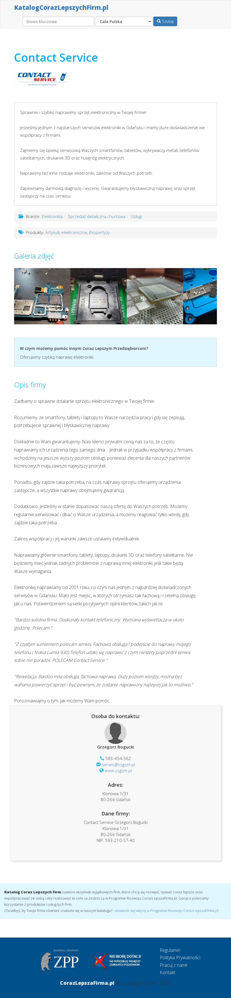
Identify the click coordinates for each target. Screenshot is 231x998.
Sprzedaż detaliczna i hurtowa (96, 216)
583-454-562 (118, 758)
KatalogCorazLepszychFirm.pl (61, 7)
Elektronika (52, 216)
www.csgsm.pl (118, 770)
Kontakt (167, 972)
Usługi (136, 216)
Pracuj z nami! (173, 965)
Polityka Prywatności (180, 957)
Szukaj (167, 21)
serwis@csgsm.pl (118, 764)
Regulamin (170, 950)
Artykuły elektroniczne (66, 232)
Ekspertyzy (99, 232)
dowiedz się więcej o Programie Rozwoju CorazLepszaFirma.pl (166, 910)
